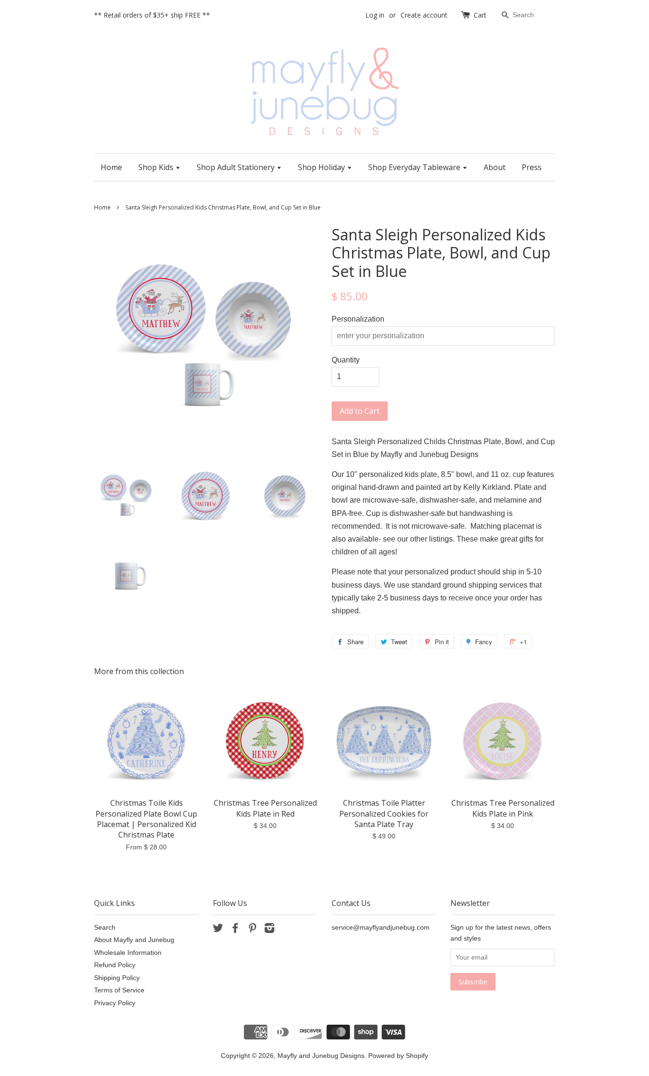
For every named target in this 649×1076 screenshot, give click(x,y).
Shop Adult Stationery (237, 167)
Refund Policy (114, 965)
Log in (374, 14)
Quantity (346, 360)
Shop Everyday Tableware (415, 167)
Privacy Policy (114, 1003)
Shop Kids (156, 167)
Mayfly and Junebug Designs (320, 1055)
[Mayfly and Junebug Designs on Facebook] (235, 929)
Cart (480, 14)
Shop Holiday (322, 167)
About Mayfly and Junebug (134, 939)
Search (104, 927)
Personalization (358, 319)
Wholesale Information (128, 952)
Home (111, 167)
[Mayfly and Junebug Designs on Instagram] (269, 929)
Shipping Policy (117, 977)
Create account (424, 14)
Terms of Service (119, 990)
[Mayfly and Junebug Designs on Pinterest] (252, 929)
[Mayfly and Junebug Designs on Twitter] (218, 929)
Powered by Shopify (398, 1055)
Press (532, 167)
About (495, 167)
